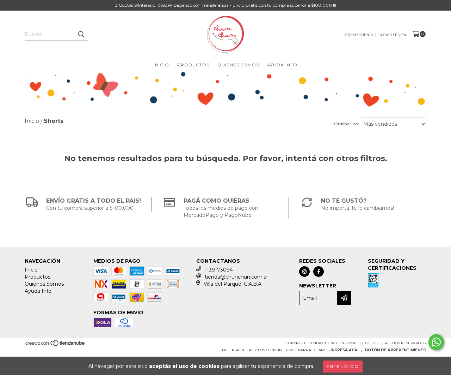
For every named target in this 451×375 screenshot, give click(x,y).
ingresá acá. (344, 350)
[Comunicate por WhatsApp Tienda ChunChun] (436, 342)
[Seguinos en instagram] (304, 271)
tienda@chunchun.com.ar (236, 277)
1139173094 (219, 270)
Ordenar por (346, 123)
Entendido (342, 366)
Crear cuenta (359, 34)
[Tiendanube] (55, 345)
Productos (193, 64)
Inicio (161, 64)
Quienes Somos (238, 64)
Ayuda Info (282, 64)
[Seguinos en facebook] (318, 271)
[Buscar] (81, 34)
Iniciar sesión (392, 34)
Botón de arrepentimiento (395, 350)
